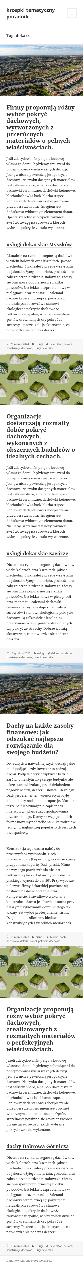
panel (33, 941)
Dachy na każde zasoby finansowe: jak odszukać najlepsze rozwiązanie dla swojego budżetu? (40, 738)
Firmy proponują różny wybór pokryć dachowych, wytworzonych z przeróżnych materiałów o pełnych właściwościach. (40, 127)
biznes (40, 937)
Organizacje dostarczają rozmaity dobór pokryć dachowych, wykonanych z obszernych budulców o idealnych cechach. (40, 436)
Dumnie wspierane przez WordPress (29, 1260)
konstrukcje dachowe (19, 348)
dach (63, 937)
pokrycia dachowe (49, 941)
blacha (54, 937)
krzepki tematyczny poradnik (30, 13)
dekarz (68, 344)
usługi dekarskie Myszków (39, 244)
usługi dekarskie (44, 348)
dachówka (12, 941)
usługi (39, 344)
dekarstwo (56, 344)
